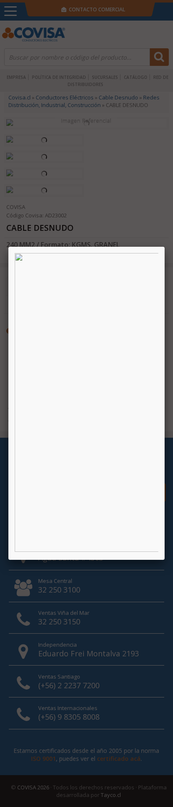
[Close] (164, 246)
